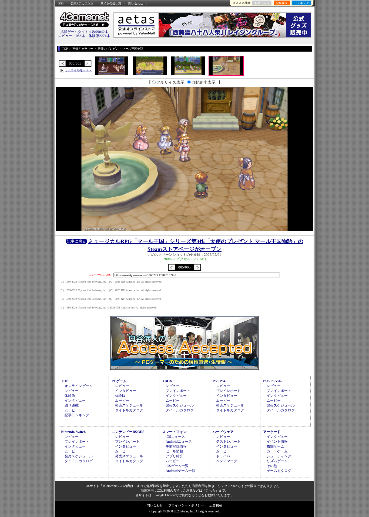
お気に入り (261, 3)
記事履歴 (282, 3)
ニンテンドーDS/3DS (128, 432)
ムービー (72, 410)
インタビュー (75, 400)
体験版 (70, 396)
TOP (64, 381)
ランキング (301, 3)
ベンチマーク (226, 461)
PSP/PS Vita (272, 381)
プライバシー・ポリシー (186, 505)
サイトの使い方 (110, 3)
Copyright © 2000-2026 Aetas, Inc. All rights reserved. (184, 511)
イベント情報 (277, 441)
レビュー (72, 391)
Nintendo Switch (73, 432)
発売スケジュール (129, 405)
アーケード (272, 432)
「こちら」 (210, 490)
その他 (272, 466)
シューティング (279, 456)
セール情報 (174, 451)
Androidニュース (179, 441)
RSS (60, 3)
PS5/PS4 (219, 381)
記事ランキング (77, 415)
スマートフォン (174, 432)
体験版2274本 (99, 36)
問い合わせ (135, 3)
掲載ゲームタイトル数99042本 (84, 32)
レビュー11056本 (71, 36)
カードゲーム (277, 451)
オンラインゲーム (79, 386)
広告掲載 (215, 505)
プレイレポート (178, 391)
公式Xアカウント (82, 3)
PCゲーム (119, 381)
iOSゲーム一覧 (177, 466)
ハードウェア (223, 432)
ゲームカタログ (279, 471)
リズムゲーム (277, 461)
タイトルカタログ (129, 410)
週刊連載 (72, 405)
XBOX (167, 381)
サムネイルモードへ (78, 70)
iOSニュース (175, 437)
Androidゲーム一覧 (180, 471)
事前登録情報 (176, 446)
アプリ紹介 (174, 456)
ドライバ (223, 456)
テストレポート (228, 441)
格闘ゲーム (275, 446)
